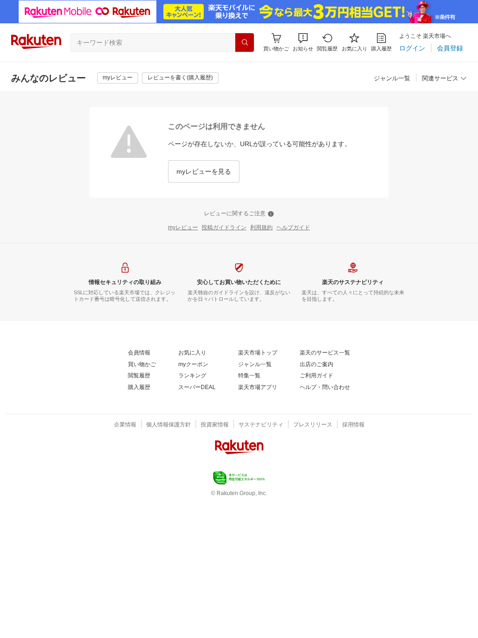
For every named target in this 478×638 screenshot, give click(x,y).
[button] (303, 42)
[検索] (244, 42)
